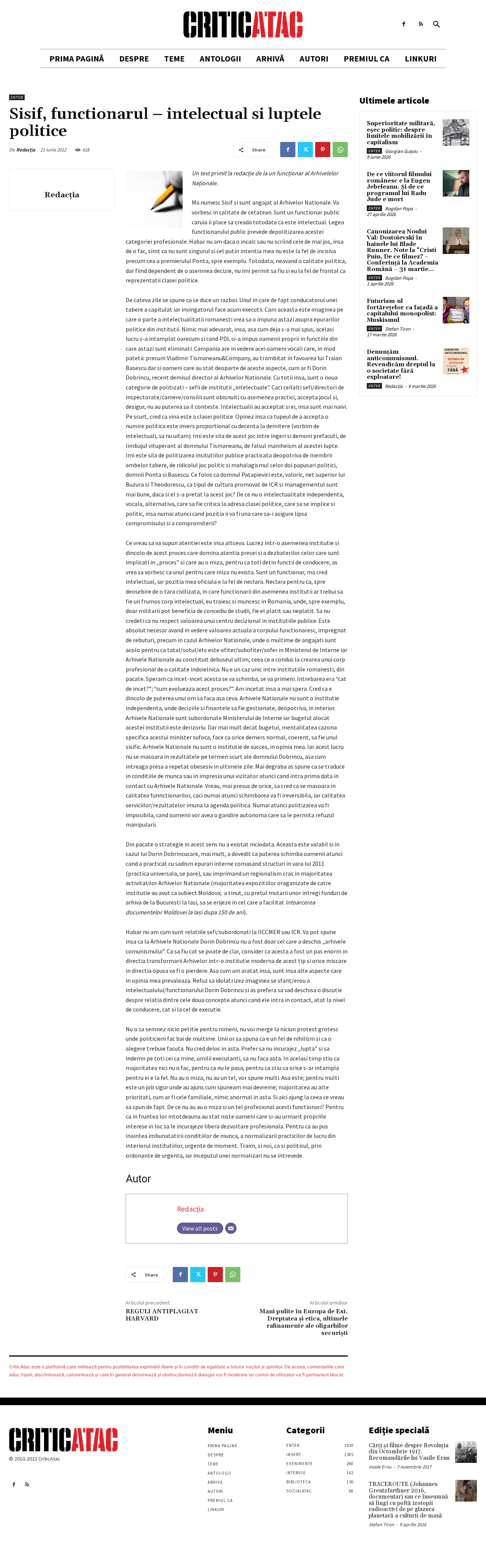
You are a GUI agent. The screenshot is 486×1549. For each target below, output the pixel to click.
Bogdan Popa (399, 208)
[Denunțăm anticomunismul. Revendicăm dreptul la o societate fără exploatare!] (456, 361)
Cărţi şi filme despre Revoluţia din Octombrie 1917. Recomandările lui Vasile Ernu (409, 1452)
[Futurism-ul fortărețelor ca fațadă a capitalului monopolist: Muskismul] (456, 310)
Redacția (25, 150)
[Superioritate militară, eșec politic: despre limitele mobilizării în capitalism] (456, 132)
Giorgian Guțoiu (401, 151)
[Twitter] (305, 149)
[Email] (231, 1228)
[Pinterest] (322, 149)
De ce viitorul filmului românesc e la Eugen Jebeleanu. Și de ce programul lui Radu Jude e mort (399, 187)
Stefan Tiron (397, 329)
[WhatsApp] (340, 149)
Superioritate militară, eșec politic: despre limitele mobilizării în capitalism (401, 133)
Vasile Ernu (380, 1467)
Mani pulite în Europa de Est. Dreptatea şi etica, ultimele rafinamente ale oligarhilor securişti (303, 1322)
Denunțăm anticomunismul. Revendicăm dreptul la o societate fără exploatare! (401, 364)
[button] (437, 25)
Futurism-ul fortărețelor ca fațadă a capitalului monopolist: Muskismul (402, 311)
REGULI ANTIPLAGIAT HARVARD (162, 1315)
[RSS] (421, 24)
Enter (17, 97)
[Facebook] (403, 24)
